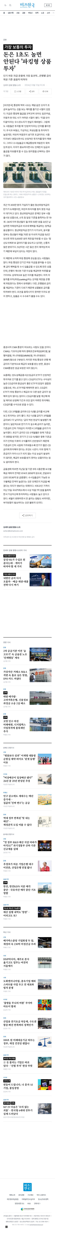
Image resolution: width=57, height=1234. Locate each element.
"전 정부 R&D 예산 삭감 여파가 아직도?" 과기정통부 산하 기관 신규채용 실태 (20, 846)
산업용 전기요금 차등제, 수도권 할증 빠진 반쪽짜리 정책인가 (19, 1023)
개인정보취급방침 (12, 1199)
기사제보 (30, 1195)
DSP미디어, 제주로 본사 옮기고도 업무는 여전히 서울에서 (16, 962)
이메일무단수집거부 (28, 1199)
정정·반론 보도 (19, 1203)
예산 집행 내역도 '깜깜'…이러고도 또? (16, 912)
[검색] (10, 5)
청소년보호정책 (43, 1199)
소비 (48, 13)
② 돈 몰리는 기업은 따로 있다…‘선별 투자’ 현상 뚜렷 (17, 1062)
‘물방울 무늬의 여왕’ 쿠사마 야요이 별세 (17, 1004)
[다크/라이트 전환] (5, 5)
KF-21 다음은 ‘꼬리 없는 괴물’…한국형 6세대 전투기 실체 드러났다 (17, 1108)
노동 (42, 13)
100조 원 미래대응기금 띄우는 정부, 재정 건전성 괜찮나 (19, 1041)
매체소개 (12, 1195)
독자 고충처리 (41, 1195)
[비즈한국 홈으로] (27, 5)
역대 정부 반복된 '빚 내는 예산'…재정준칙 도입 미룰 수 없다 (17, 821)
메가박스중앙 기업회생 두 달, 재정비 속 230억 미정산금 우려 (19, 942)
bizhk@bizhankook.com (36, 1225)
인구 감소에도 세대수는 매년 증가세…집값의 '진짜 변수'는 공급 (18, 799)
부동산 (30, 13)
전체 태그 (37, 1203)
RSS (29, 1203)
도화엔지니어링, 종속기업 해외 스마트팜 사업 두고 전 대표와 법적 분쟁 (19, 984)
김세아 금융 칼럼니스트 (12, 85)
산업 (17, 13)
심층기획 (11, 13)
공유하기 (29, 515)
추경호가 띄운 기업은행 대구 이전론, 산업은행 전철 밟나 (18, 865)
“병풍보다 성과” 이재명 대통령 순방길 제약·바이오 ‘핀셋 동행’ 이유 (19, 759)
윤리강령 (21, 1195)
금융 (23, 13)
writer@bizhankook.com (13, 531)
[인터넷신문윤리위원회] (27, 1208)
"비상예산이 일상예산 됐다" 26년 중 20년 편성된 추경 (17, 779)
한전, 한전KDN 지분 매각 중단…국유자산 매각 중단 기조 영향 (19, 888)
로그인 (48, 5)
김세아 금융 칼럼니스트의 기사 (15, 550)
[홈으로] (27, 1187)
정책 (36, 13)
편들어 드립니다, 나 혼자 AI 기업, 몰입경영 (18, 1085)
